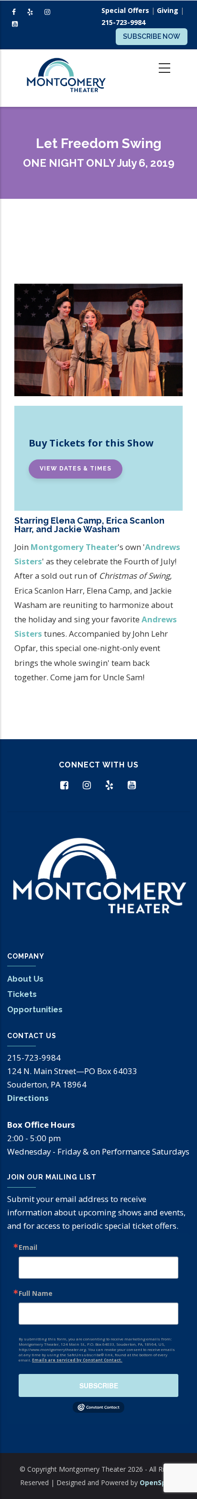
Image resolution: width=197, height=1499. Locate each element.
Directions (28, 1097)
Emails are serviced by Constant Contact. (77, 1359)
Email (28, 1247)
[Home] (65, 78)
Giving (167, 10)
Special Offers (125, 10)
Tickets (22, 994)
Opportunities (35, 1009)
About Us (25, 979)
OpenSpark (158, 1482)
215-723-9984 (123, 22)
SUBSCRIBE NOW (151, 36)
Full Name (36, 1293)
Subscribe (98, 1385)
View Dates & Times (75, 468)
